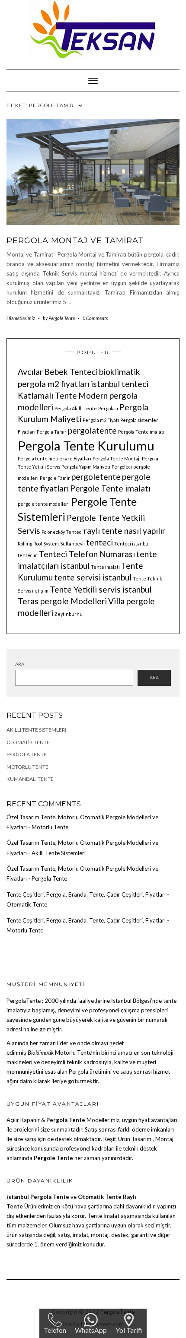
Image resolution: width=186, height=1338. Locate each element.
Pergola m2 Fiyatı (101, 420)
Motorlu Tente (27, 767)
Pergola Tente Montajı (117, 458)
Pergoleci (122, 466)
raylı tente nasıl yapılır (124, 531)
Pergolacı (108, 408)
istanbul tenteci (119, 384)
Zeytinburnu (69, 614)
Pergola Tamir (52, 431)
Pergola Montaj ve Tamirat (75, 240)
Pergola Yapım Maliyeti (85, 466)
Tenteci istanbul (132, 543)
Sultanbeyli (72, 543)
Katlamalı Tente (47, 395)
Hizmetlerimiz (20, 318)
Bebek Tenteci (71, 372)
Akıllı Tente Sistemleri (36, 729)
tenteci (99, 542)
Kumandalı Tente (30, 779)
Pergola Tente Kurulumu (86, 445)
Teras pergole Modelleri (62, 601)
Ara (19, 664)
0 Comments (95, 318)
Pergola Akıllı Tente (76, 408)
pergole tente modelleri (44, 504)
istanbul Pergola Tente (38, 1196)
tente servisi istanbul (92, 577)
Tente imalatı (105, 567)
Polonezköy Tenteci (62, 532)
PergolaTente (23, 1000)
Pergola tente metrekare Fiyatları (54, 458)
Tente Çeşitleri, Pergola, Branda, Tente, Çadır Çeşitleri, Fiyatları (86, 894)
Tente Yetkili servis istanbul (100, 589)
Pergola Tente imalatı (141, 431)
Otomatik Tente (28, 742)
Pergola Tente (26, 754)
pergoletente (96, 477)
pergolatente (92, 430)
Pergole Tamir (55, 478)
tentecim (28, 555)
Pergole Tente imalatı (110, 488)
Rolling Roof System (38, 543)
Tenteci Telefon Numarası (87, 554)
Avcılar (30, 372)
